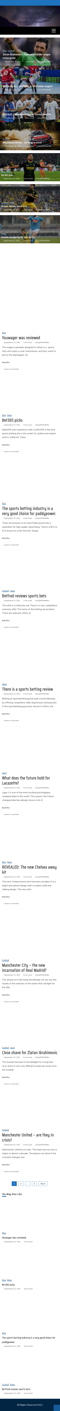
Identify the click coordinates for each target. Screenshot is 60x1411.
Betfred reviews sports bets (14, 206)
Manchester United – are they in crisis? (22, 142)
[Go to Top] (57, 1408)
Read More (6, 362)
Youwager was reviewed (21, 337)
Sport (13, 111)
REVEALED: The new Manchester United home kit (27, 114)
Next (42, 1183)
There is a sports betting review (27, 689)
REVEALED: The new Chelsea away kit (29, 869)
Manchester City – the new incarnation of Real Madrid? (24, 968)
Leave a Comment (11, 369)
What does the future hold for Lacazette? (26, 780)
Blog (5, 51)
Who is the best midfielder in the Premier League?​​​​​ (28, 86)
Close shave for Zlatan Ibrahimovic (29, 1052)
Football (11, 51)
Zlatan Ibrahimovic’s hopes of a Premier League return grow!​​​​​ (27, 56)
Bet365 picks (7, 175)
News (13, 82)
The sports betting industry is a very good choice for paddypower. (29, 511)
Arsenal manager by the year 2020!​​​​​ (17, 237)
